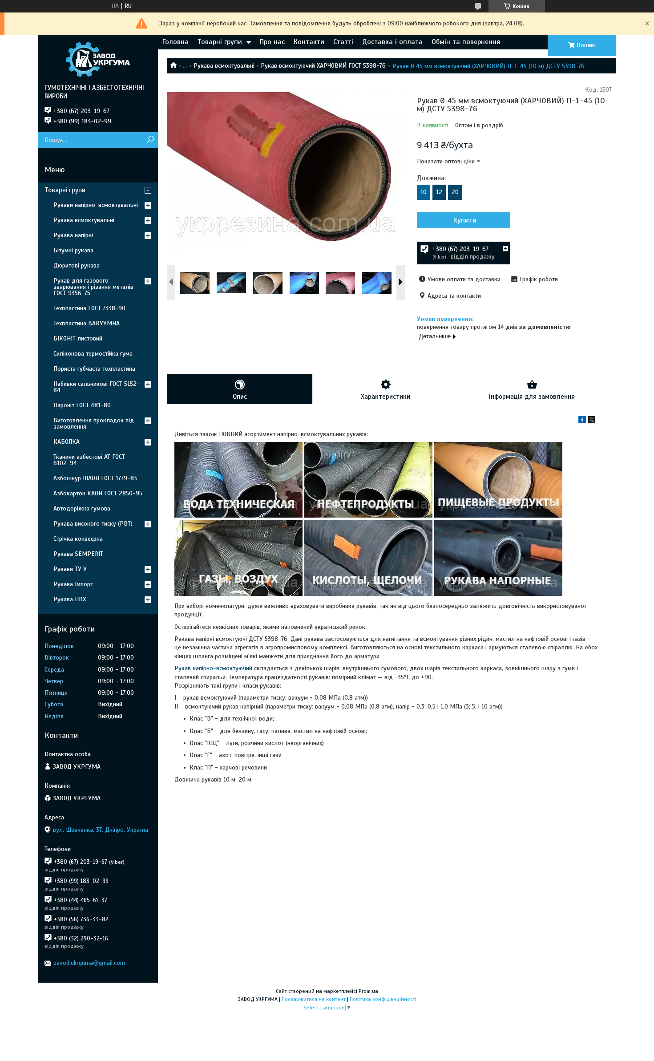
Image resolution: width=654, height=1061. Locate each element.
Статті (343, 41)
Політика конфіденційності (383, 999)
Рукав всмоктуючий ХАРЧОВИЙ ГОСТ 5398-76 (323, 65)
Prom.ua (368, 991)
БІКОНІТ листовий (77, 338)
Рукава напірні (73, 235)
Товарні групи (220, 41)
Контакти (309, 41)
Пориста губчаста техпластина (94, 369)
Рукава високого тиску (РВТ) (93, 523)
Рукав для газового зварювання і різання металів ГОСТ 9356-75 (93, 287)
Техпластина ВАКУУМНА (86, 323)
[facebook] (582, 421)
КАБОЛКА (66, 441)
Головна (175, 41)
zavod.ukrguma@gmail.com (89, 963)
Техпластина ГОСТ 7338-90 (89, 308)
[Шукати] (150, 140)
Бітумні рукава (73, 250)
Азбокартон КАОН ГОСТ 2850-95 (97, 493)
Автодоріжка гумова (81, 508)
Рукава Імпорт (73, 584)
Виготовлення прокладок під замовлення (93, 423)
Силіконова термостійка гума (93, 353)
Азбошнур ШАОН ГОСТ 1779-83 (95, 478)
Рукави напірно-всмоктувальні (95, 205)
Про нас (272, 41)
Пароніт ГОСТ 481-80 (82, 405)
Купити (464, 220)
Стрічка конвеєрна (78, 539)
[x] (591, 421)
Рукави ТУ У (70, 569)
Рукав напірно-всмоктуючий (213, 668)
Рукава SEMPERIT (78, 554)
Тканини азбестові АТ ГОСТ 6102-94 (89, 460)
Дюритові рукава (76, 265)
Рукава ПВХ (69, 599)
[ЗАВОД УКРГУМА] (97, 59)
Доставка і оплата (392, 41)
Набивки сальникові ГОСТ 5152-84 (96, 387)
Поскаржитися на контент (314, 999)
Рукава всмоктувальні (224, 65)
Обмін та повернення (466, 41)
